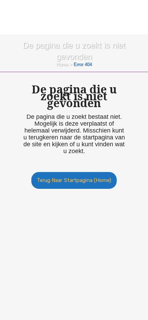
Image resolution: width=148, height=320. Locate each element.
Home (62, 64)
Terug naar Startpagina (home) (74, 180)
